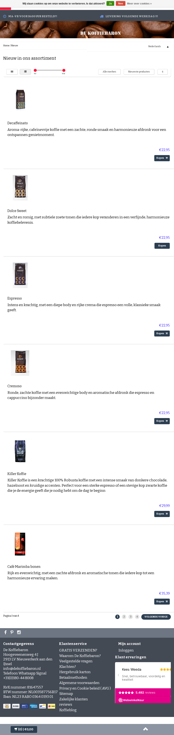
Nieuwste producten (139, 71)
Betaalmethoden (73, 677)
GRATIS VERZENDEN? (78, 650)
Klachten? (67, 666)
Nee (120, 3)
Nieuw (14, 45)
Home (6, 45)
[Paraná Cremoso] (20, 363)
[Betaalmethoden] (29, 706)
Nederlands (154, 46)
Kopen (160, 158)
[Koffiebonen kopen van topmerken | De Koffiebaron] (100, 32)
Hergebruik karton (75, 672)
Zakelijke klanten (73, 699)
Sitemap (66, 693)
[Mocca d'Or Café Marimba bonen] (20, 543)
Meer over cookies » (139, 3)
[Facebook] (6, 632)
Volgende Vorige (156, 616)
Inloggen (126, 650)
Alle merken (109, 71)
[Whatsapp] (12, 632)
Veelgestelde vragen (76, 661)
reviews (65, 704)
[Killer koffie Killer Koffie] (20, 450)
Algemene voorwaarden (79, 683)
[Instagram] (19, 632)
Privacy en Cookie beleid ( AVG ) (85, 688)
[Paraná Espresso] (20, 275)
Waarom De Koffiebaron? (80, 656)
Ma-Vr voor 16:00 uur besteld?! (32, 16)
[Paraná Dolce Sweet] (20, 187)
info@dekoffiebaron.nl (22, 668)
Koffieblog (68, 710)
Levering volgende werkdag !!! (131, 16)
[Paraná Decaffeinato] (20, 100)
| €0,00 (25, 729)
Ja (110, 3)
